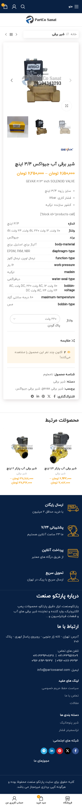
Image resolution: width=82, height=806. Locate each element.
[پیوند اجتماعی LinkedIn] (37, 396)
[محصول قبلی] (16, 34)
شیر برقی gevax (52, 389)
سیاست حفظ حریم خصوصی (60, 688)
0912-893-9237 (42, 661)
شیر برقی (58, 34)
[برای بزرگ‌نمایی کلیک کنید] (67, 106)
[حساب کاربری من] (14, 6)
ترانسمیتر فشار (69, 730)
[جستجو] (23, 6)
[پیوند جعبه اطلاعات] (41, 508)
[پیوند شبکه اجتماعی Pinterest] (43, 396)
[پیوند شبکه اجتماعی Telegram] (32, 396)
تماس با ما (72, 696)
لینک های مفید (69, 681)
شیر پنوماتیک (69, 723)
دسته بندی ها (69, 715)
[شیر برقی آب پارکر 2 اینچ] (21, 446)
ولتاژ (69, 320)
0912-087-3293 (67, 661)
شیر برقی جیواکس (28, 389)
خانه (74, 34)
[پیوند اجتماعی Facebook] (54, 396)
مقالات (74, 703)
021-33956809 (68, 656)
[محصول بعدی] (6, 34)
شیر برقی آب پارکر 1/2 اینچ (60, 468)
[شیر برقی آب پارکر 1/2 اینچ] (60, 446)
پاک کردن (54, 325)
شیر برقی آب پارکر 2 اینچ (22, 468)
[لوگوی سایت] (41, 19)
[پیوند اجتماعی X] (49, 396)
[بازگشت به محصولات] (11, 34)
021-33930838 (43, 656)
